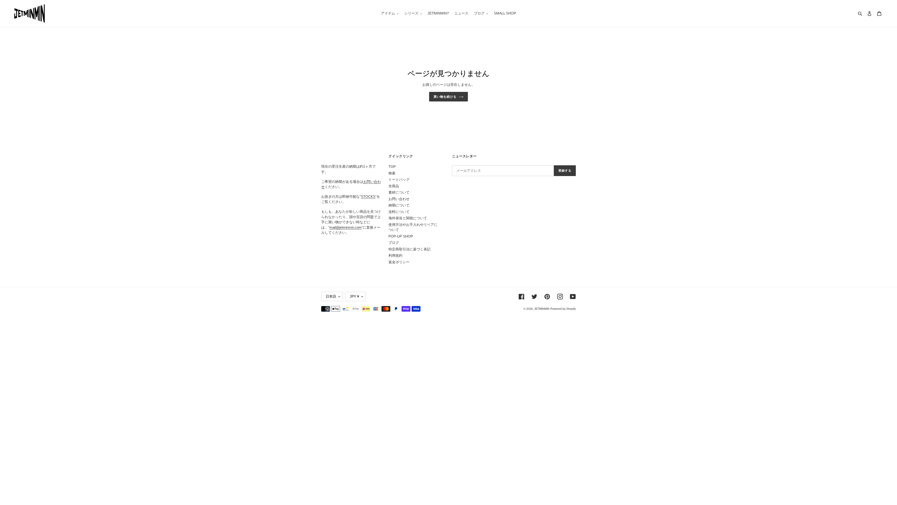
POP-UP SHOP (400, 236)
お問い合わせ (398, 199)
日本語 (331, 296)
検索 (391, 173)
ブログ (393, 243)
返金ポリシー (398, 262)
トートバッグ (398, 179)
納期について (398, 205)
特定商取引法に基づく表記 (409, 249)
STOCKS (368, 196)
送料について (398, 212)
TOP (392, 167)
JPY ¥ (354, 296)
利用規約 (395, 255)
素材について (398, 192)
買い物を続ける (445, 96)
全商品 (393, 186)
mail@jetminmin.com (345, 227)
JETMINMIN (541, 308)
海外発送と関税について (407, 218)
